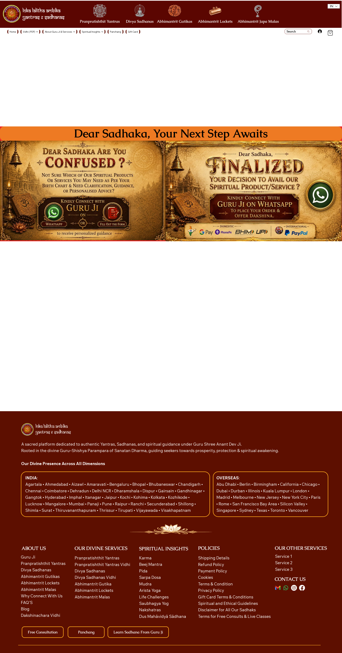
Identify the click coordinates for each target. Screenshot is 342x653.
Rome (224, 503)
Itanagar (93, 497)
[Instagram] (294, 588)
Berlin (245, 484)
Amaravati (97, 484)
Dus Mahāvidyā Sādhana (162, 616)
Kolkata (158, 497)
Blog (25, 608)
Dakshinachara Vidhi (40, 615)
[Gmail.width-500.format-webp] (278, 588)
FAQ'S (27, 602)
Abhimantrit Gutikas (174, 21)
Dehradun (80, 490)
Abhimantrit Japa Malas (258, 21)
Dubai (222, 490)
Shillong (186, 503)
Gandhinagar (190, 490)
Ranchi (138, 503)
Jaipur (111, 497)
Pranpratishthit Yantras (100, 21)
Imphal (76, 497)
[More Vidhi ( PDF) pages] (37, 32)
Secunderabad (161, 503)
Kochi (125, 497)
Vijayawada (147, 510)
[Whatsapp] (286, 588)
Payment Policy (212, 570)
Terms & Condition (215, 583)
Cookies (205, 577)
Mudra (145, 583)
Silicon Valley (292, 503)
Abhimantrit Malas (38, 589)
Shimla (32, 510)
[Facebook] (302, 588)
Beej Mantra (151, 564)
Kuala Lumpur (276, 490)
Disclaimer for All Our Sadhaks (227, 609)
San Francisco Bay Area (254, 503)
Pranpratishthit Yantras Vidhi (102, 564)
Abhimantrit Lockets (215, 21)
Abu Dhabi (226, 484)
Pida (143, 570)
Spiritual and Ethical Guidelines (228, 603)
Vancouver (298, 510)
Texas (262, 510)
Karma (145, 557)
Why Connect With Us (42, 595)
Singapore (226, 510)
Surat (47, 510)
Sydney (246, 510)
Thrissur (107, 510)
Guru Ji (28, 557)
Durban (238, 490)
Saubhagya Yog (154, 603)
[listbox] (334, 6)
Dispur (149, 490)
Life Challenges (154, 597)
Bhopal (139, 484)
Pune (107, 503)
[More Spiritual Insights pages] (102, 32)
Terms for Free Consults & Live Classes (234, 616)
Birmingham (266, 484)
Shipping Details (213, 557)
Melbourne (244, 497)
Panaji (93, 503)
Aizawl (77, 484)
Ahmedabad (57, 484)
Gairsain (166, 490)
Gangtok (34, 497)
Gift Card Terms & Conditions (225, 597)
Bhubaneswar (162, 484)
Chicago (310, 484)
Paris (315, 497)
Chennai (33, 490)
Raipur (121, 503)
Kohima (141, 497)
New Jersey (268, 497)
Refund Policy (211, 564)
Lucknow (34, 503)
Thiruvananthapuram (76, 510)
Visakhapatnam (176, 510)
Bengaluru (119, 484)
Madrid (223, 497)
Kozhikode (178, 497)
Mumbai (77, 503)
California (290, 484)
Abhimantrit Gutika (93, 583)
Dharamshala (127, 490)
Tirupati (126, 510)
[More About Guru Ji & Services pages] (74, 32)
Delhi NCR (101, 490)
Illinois (254, 490)
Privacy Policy (211, 590)
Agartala (34, 484)
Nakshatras (150, 609)
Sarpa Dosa (150, 577)
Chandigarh (189, 484)
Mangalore (56, 503)
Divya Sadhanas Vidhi (95, 577)
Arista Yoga (150, 590)
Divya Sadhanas (140, 21)
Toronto (278, 510)
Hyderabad (56, 497)
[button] (334, 6)
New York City (295, 497)
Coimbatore (56, 490)
